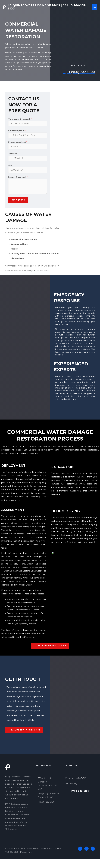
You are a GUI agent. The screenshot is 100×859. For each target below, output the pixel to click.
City (10, 165)
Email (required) (17, 130)
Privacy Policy (27, 852)
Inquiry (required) (17, 177)
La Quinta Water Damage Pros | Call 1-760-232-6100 (47, 7)
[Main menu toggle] (94, 7)
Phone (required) (17, 142)
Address (12, 154)
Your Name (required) (20, 119)
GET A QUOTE (18, 200)
